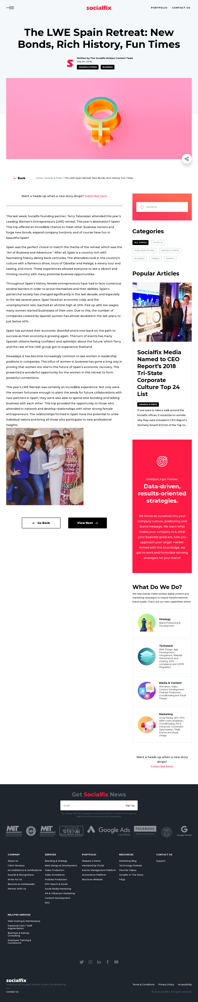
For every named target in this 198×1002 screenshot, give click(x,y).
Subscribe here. (95, 196)
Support (160, 861)
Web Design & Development (61, 865)
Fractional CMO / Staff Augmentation (20, 927)
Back (21, 178)
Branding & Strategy (56, 861)
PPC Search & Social (56, 884)
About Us (13, 861)
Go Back (43, 523)
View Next (85, 523)
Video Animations (55, 874)
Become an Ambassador (21, 884)
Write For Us (15, 879)
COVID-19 (158, 242)
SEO (47, 902)
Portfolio (159, 7)
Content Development (57, 898)
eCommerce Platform (94, 874)
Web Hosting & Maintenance (24, 921)
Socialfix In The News (131, 874)
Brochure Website (92, 879)
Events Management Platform (99, 870)
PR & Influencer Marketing (60, 893)
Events (170, 258)
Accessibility (185, 984)
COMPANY (14, 854)
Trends (155, 258)
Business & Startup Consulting (18, 934)
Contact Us (12, 991)
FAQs (122, 879)
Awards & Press (88, 67)
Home (39, 178)
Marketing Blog (127, 861)
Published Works (144, 250)
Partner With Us (17, 888)
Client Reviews (16, 865)
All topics (140, 242)
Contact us (181, 7)
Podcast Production (56, 879)
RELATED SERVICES (19, 914)
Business (108, 67)
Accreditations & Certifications (25, 870)
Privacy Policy (166, 984)
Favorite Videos (127, 870)
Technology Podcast (130, 865)
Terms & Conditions (143, 984)
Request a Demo (91, 861)
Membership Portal (93, 865)
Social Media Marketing (58, 888)
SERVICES (50, 854)
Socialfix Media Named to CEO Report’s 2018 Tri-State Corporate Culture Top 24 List (159, 373)
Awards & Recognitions (21, 874)
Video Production (54, 870)
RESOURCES (126, 854)
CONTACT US (164, 854)
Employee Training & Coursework (19, 941)
